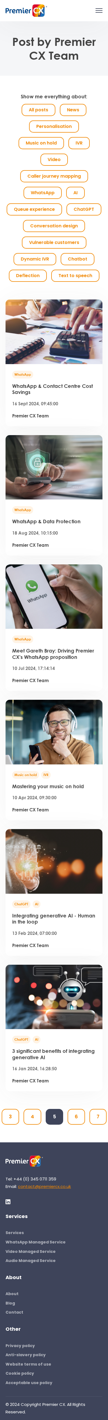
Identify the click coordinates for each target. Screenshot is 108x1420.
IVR (45, 775)
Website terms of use (28, 1364)
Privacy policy (20, 1345)
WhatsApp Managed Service (36, 1242)
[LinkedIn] (8, 1202)
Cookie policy (20, 1373)
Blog (10, 1303)
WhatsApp (22, 374)
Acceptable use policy (29, 1382)
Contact (14, 1312)
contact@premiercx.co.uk (44, 1186)
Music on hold (25, 775)
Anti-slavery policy (26, 1355)
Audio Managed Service (31, 1260)
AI (36, 904)
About (12, 1294)
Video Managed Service (31, 1251)
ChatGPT (21, 904)
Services (15, 1232)
